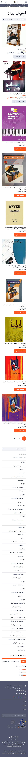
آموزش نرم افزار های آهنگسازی (17, 639)
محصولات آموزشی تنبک (17, 520)
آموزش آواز (22, 599)
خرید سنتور (20, 480)
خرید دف (21, 469)
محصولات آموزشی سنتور (17, 477)
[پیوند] (1, 2)
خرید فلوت (20, 545)
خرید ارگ (21, 491)
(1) (22, 670)
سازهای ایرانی (21, 650)
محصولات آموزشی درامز (17, 628)
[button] (19, 101)
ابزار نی (23, 581)
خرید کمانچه (20, 556)
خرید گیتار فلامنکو (18, 571)
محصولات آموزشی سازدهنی (16, 531)
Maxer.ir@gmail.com (18, 697)
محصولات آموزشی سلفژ (17, 632)
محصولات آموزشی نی (18, 585)
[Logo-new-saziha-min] (15, 2)
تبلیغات (24, 705)
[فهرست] (26, 2)
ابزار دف (23, 462)
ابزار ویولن (22, 589)
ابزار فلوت (22, 538)
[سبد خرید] (5, 2)
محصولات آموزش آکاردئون (16, 621)
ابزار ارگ (23, 484)
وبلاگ (25, 701)
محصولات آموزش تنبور (17, 607)
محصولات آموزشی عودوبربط (16, 614)
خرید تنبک (20, 524)
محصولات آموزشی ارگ (17, 487)
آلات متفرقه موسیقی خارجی (17, 617)
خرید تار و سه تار (19, 513)
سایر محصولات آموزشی (19, 643)
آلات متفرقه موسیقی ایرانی (18, 603)
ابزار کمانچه (22, 549)
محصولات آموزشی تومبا (17, 625)
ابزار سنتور (22, 473)
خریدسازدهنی (20, 534)
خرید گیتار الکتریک (18, 567)
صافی (23, 661)
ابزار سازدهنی (21, 527)
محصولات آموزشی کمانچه (16, 552)
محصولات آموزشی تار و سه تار (15, 509)
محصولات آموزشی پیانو (17, 498)
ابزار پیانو (22, 495)
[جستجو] (3, 715)
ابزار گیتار (22, 560)
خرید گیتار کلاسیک (18, 574)
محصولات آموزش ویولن (17, 592)
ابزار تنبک (22, 516)
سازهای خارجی (21, 646)
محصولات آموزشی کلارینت (16, 636)
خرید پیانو (20, 502)
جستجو (3, 449)
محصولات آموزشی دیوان (17, 610)
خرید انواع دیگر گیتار (18, 578)
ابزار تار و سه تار (21, 505)
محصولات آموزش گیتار (17, 563)
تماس (24, 709)
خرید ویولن (20, 596)
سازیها (12, 751)
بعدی (15, 438)
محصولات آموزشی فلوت (17, 542)
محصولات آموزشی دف (17, 466)
